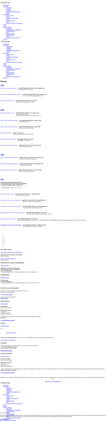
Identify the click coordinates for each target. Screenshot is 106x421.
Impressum (47, 381)
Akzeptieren (3, 419)
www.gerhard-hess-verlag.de (8, 372)
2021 (2, 85)
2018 (2, 155)
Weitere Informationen (5, 420)
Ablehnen (8, 419)
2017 (2, 179)
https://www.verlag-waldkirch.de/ (8, 258)
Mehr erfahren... (5, 298)
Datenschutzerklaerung (55, 381)
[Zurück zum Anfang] (1, 1)
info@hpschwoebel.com (6, 350)
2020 (2, 110)
